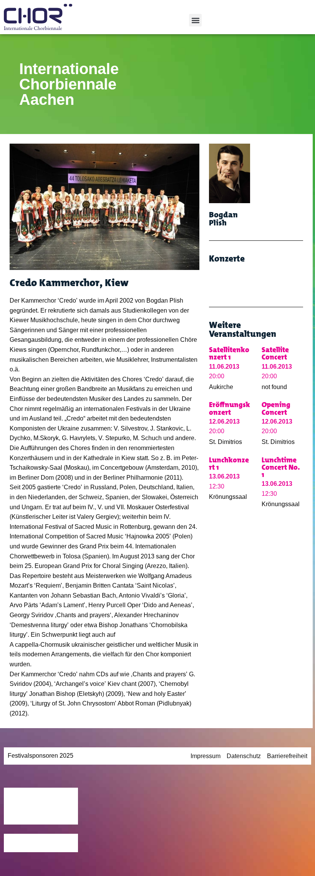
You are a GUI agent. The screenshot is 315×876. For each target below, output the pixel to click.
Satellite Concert (275, 353)
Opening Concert (276, 408)
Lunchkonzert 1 (229, 463)
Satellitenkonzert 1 (229, 353)
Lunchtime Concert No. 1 (281, 467)
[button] (195, 20)
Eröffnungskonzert (229, 408)
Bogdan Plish (223, 218)
